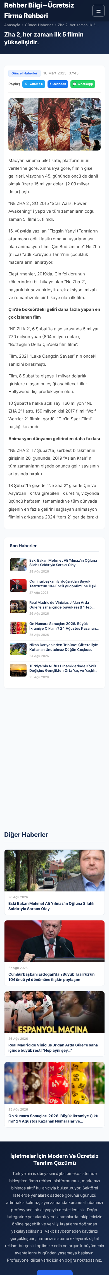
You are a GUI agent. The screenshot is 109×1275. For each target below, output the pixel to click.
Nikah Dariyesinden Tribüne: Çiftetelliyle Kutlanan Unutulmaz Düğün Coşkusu (63, 647)
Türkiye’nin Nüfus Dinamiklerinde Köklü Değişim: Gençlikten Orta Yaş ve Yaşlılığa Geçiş (64, 670)
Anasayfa (12, 25)
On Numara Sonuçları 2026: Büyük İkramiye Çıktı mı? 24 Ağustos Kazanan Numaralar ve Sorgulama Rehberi (62, 628)
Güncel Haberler (39, 25)
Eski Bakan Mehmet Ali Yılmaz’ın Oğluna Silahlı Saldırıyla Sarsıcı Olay (63, 562)
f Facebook (58, 84)
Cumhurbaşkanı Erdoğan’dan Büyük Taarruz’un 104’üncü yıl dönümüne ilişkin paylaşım (63, 586)
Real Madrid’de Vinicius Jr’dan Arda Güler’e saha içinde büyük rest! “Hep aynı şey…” (60, 607)
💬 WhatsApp (83, 84)
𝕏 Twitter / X (34, 84)
